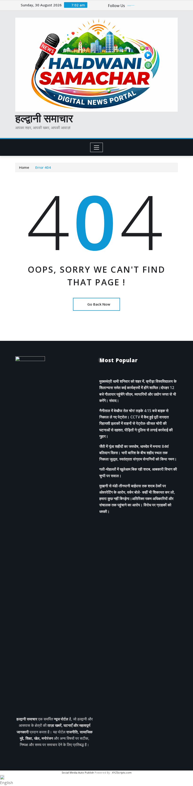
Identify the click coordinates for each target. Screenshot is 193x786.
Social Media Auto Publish (78, 772)
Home (24, 167)
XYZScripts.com (122, 772)
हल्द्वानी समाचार (44, 118)
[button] (96, 780)
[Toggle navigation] (96, 147)
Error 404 (43, 167)
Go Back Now (98, 304)
